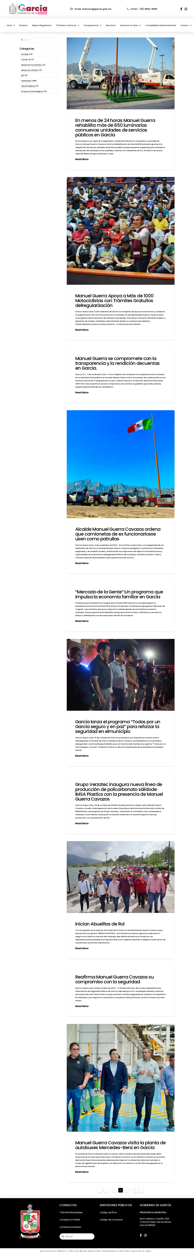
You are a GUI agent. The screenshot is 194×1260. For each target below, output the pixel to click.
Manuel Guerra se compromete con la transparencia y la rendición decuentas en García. (117, 363)
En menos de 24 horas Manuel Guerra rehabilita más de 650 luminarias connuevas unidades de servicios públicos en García (115, 127)
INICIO (43, 1251)
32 (135, 1190)
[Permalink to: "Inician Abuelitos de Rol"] (121, 877)
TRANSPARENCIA (110, 1251)
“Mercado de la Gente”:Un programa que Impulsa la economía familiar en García (119, 594)
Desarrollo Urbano (29, 70)
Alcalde (24, 54)
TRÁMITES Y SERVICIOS (68, 1251)
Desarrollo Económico (31, 65)
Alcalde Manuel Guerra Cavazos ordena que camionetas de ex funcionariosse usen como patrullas (117, 534)
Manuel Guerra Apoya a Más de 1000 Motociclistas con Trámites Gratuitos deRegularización (114, 301)
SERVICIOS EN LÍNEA (141, 1251)
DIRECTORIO (124, 1251)
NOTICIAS (51, 1251)
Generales (26, 80)
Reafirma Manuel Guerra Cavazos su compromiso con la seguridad (114, 979)
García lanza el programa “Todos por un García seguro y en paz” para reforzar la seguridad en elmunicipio (117, 726)
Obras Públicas (28, 86)
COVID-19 (25, 59)
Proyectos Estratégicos (32, 91)
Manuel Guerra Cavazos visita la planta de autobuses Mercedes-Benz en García (120, 1145)
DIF (22, 75)
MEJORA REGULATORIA (90, 1251)
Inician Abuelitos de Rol (100, 924)
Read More (81, 159)
